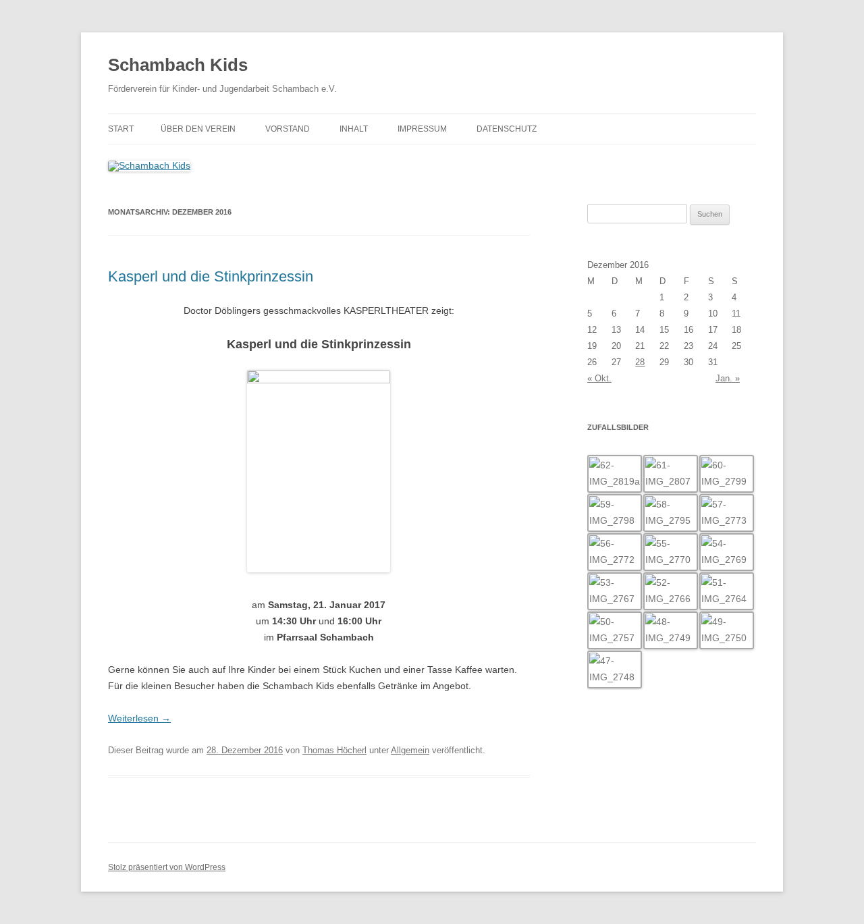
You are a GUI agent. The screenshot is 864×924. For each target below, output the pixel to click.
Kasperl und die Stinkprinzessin (210, 276)
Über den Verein (198, 129)
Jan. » (728, 378)
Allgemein (410, 750)
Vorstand (287, 129)
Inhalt (354, 129)
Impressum (422, 129)
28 (640, 362)
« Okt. (599, 378)
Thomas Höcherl (334, 750)
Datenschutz (507, 129)
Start (121, 129)
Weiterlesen (139, 718)
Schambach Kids (178, 65)
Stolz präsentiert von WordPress (166, 867)
